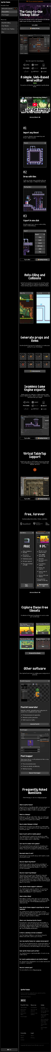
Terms (32, 1035)
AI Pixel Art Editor (23, 1014)
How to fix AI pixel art (34, 1010)
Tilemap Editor (24, 1007)
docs (29, 797)
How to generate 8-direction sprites (45, 1016)
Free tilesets (34, 1007)
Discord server (42, 797)
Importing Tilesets (34, 867)
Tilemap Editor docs (44, 1025)
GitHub (22, 1037)
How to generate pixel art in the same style (45, 1020)
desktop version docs (31, 928)
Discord (22, 1035)
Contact (22, 1039)
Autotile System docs (40, 901)
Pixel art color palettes (34, 1014)
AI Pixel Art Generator (23, 1010)
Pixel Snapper (24, 1016)
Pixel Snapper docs (44, 1028)
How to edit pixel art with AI (45, 1012)
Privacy (32, 1037)
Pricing (39, 6)
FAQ (44, 6)
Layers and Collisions (25, 891)
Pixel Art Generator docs (44, 1008)
